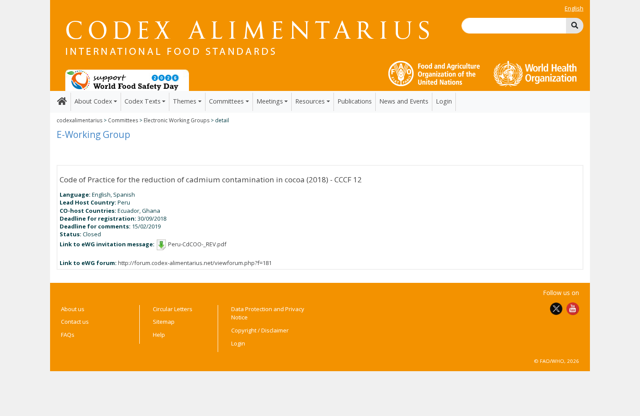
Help (159, 335)
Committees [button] (226, 101)
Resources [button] (310, 101)
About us (72, 309)
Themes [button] (184, 101)
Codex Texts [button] (143, 101)
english (574, 8)
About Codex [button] (93, 101)
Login (444, 101)
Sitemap (164, 321)
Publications (354, 101)
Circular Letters (172, 309)
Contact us (75, 321)
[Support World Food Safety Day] (127, 80)
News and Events (403, 101)
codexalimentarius (79, 120)
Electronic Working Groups (176, 120)
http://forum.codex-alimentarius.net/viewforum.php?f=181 (195, 263)
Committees (123, 120)
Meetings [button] (269, 101)
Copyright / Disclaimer (260, 330)
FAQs (67, 335)
